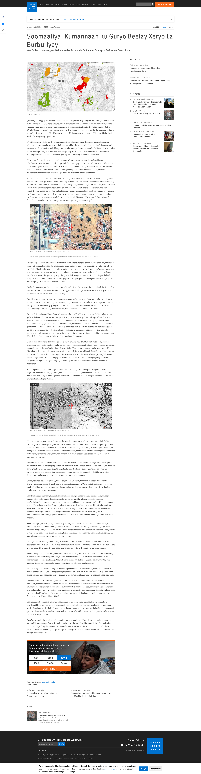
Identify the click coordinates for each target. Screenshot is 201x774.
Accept (143, 769)
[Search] (152, 4)
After (108, 205)
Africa (44, 681)
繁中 (52, 4)
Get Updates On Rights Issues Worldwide (60, 739)
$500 (36, 663)
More (107, 4)
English (57, 4)
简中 (47, 4)
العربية (42, 4)
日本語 (77, 4)
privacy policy (109, 768)
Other (64, 663)
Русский (92, 4)
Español (99, 4)
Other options (155, 768)
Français (64, 4)
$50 (36, 658)
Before (34, 205)
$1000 (50, 663)
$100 (50, 658)
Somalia (51, 681)
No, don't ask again (77, 19)
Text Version (42, 750)
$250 (64, 658)
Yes (65, 19)
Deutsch (71, 4)
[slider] (71, 227)
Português (85, 4)
